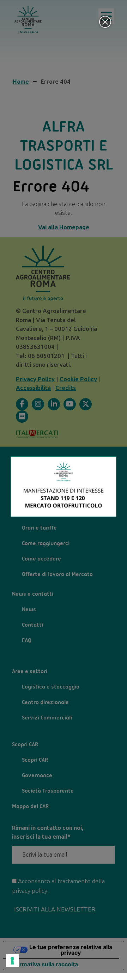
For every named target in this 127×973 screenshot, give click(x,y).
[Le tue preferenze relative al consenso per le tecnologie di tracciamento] (12, 960)
